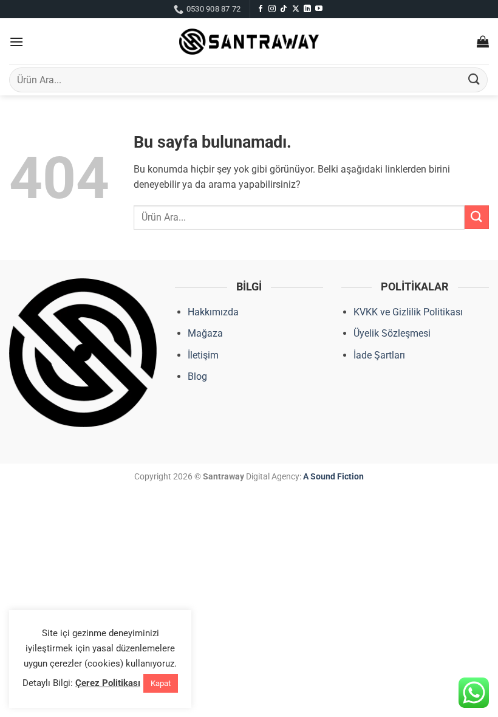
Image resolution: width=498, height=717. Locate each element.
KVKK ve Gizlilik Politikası (408, 312)
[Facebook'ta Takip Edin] (260, 9)
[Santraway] (249, 42)
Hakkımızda (213, 312)
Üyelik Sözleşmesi (392, 333)
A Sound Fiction (332, 477)
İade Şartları (379, 355)
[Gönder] (474, 80)
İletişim (203, 355)
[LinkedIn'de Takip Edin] (307, 9)
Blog (197, 376)
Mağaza (205, 333)
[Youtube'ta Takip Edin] (318, 9)
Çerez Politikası (107, 683)
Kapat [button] (161, 683)
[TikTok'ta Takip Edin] (283, 9)
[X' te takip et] (295, 9)
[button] (16, 42)
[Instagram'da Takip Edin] (272, 9)
